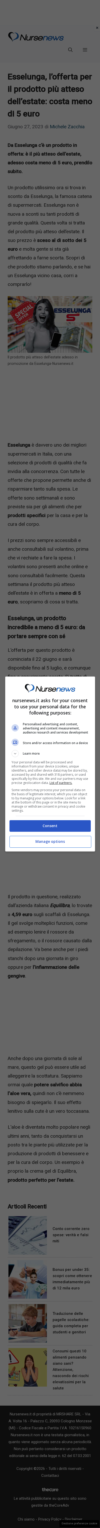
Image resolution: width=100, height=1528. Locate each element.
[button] (50, 753)
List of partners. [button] (60, 783)
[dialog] (50, 764)
